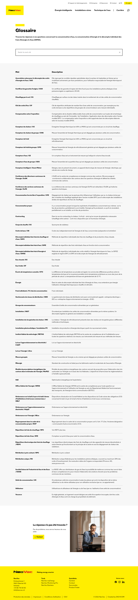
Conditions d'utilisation (52, 597)
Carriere (72, 581)
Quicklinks (73, 578)
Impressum (37, 597)
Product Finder (74, 587)
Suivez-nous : (120, 578)
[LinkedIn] (123, 582)
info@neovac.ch (19, 590)
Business (47, 585)
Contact (40, 537)
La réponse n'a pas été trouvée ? (50, 525)
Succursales (73, 585)
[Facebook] (116, 582)
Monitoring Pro (49, 583)
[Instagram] (119, 582)
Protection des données (22, 597)
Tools (43, 578)
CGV (65, 597)
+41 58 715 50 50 (20, 588)
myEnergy (48, 581)
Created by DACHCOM (116, 597)
